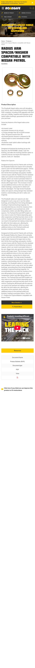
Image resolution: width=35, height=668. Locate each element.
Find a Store (18, 307)
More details (16, 302)
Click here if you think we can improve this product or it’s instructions (18, 389)
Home (3, 41)
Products (8, 41)
